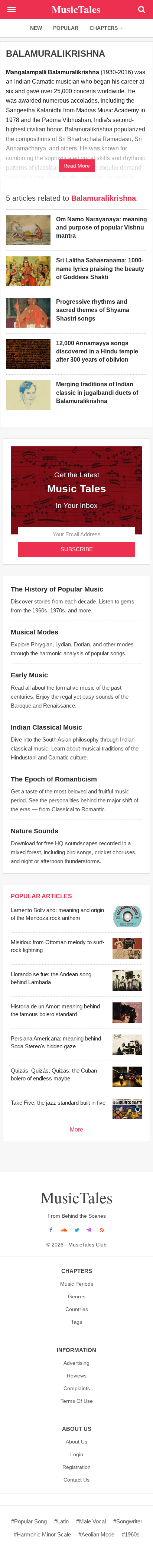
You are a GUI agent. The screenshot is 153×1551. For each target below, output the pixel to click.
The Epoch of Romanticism (54, 779)
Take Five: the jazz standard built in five (58, 1102)
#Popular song (29, 1521)
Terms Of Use (77, 1401)
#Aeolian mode (96, 1534)
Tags (76, 1322)
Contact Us (76, 1480)
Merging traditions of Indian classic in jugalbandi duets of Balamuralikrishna (97, 392)
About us (76, 1442)
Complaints (77, 1388)
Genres (76, 1296)
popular (65, 28)
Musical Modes (34, 632)
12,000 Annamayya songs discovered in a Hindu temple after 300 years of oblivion (97, 351)
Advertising (76, 1363)
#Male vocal (91, 1521)
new (36, 28)
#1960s (131, 1534)
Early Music (29, 675)
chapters (103, 28)
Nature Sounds (34, 831)
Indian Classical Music (46, 727)
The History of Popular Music (57, 589)
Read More (77, 166)
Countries (76, 1309)
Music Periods (76, 1284)
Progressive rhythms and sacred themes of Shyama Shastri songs (92, 310)
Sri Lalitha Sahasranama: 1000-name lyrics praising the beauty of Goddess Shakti (100, 268)
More (76, 1129)
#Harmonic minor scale (42, 1534)
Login (76, 1454)
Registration (76, 1467)
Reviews (77, 1376)
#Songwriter (127, 1521)
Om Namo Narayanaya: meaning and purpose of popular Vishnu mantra (101, 227)
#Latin (61, 1521)
